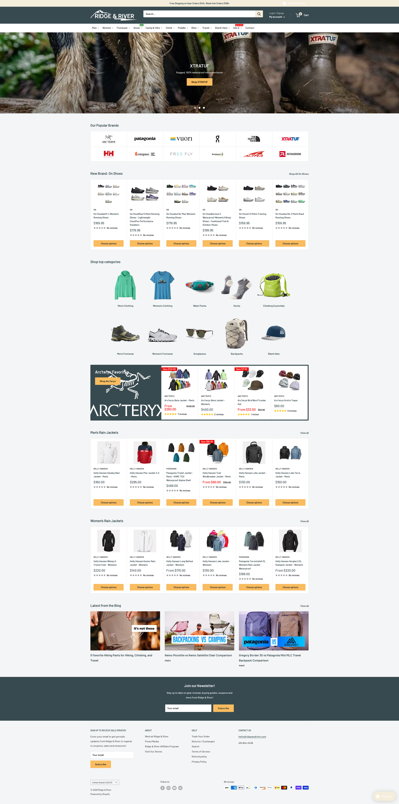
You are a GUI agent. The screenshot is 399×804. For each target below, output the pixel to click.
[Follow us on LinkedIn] (180, 788)
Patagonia (171, 468)
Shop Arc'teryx (200, 81)
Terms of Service (201, 751)
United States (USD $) (102, 782)
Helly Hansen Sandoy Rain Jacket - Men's (107, 474)
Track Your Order (201, 736)
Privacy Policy (199, 761)
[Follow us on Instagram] (168, 788)
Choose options (108, 243)
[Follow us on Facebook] (162, 788)
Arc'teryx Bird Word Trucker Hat (252, 402)
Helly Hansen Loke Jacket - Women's (216, 563)
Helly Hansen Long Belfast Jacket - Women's (179, 563)
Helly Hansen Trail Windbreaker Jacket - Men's (217, 474)
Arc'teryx (169, 396)
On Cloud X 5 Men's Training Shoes (252, 215)
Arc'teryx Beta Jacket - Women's (213, 402)
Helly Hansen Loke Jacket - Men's (253, 474)
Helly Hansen (101, 468)
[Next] (308, 214)
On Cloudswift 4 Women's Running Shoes (106, 215)
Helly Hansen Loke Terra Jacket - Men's (287, 474)
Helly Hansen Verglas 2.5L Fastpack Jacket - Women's (289, 563)
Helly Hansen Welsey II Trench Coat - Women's (105, 563)
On (95, 209)
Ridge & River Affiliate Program (162, 746)
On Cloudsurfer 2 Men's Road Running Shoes (289, 215)
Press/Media (152, 741)
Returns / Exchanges (203, 741)
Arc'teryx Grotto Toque (286, 400)
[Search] (259, 13)
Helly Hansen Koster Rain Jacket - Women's (142, 563)
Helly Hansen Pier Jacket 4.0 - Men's (144, 474)
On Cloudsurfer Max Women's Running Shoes (180, 215)
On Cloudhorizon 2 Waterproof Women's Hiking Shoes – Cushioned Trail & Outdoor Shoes (217, 219)
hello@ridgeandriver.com (252, 736)
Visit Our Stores (153, 751)
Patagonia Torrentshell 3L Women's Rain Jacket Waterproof (252, 565)
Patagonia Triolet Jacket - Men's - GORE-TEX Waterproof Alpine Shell (179, 476)
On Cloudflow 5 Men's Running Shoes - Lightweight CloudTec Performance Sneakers (144, 219)
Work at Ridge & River (156, 736)
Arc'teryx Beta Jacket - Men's (179, 400)
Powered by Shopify (100, 794)
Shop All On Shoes (299, 173)
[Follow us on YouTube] (174, 788)
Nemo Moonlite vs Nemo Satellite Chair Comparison (198, 655)
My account (276, 16)
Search (195, 746)
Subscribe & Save (297, 3)
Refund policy (199, 756)
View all (304, 432)
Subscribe (223, 708)
